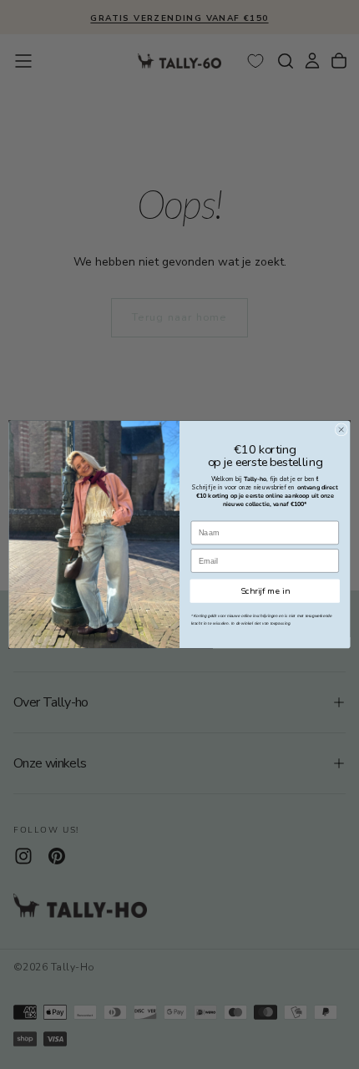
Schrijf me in (265, 590)
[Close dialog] (341, 429)
